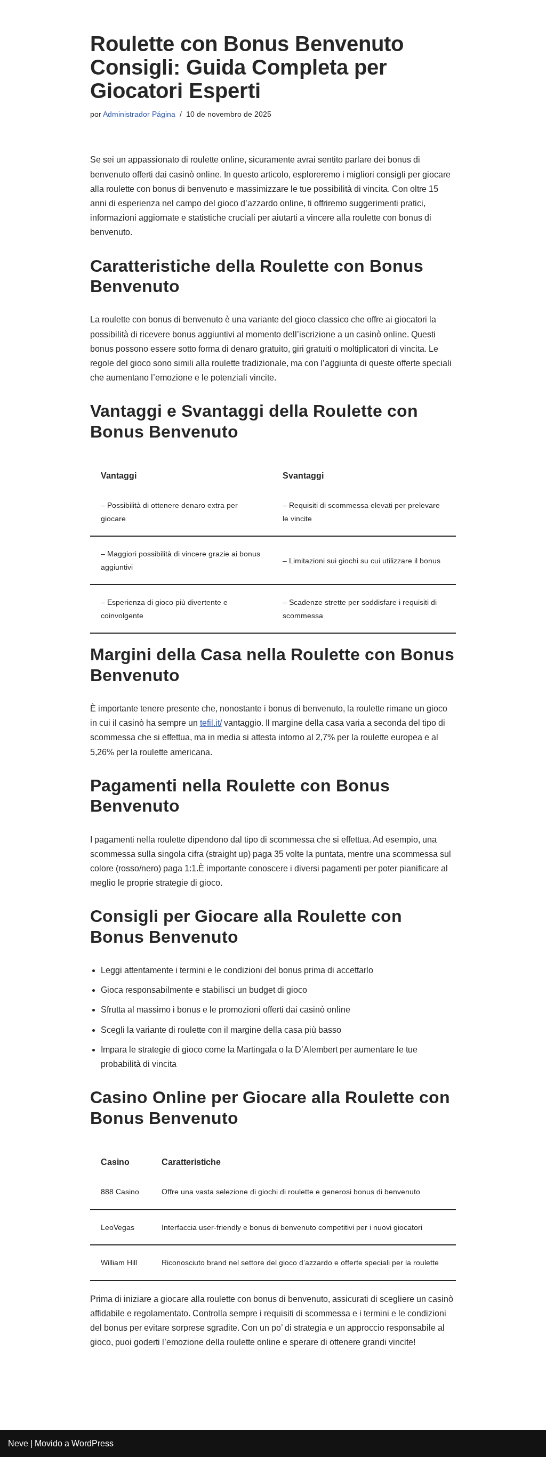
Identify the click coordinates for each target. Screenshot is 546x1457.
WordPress (92, 1443)
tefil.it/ (211, 722)
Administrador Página (139, 114)
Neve (18, 1443)
